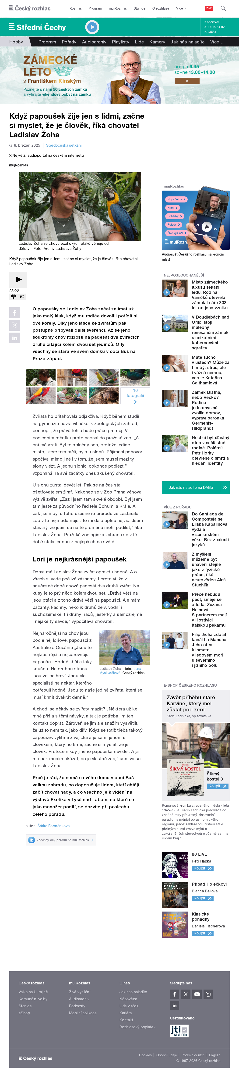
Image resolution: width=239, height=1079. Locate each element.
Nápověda (128, 999)
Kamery (210, 31)
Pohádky (173, 216)
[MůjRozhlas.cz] (18, 165)
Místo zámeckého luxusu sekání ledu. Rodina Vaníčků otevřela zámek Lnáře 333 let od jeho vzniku (210, 295)
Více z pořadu (178, 507)
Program (95, 8)
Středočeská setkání (64, 145)
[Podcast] (13, 297)
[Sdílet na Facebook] (14, 312)
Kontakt (126, 1020)
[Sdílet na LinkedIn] (14, 338)
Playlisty (120, 41)
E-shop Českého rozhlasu (190, 685)
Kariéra (126, 1013)
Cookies (145, 1055)
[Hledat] (223, 8)
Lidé (139, 41)
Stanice (139, 8)
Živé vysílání (175, 233)
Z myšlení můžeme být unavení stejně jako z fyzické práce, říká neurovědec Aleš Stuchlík (208, 569)
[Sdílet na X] (14, 325)
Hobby (16, 41)
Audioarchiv (214, 27)
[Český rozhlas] (29, 8)
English (214, 1055)
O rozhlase (160, 8)
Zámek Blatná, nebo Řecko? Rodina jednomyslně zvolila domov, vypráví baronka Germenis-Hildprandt (208, 410)
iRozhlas (75, 8)
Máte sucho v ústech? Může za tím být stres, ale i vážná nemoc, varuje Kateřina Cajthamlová (210, 370)
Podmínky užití (193, 1055)
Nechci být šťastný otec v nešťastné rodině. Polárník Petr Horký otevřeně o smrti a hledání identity (210, 450)
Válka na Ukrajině (33, 992)
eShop (24, 1013)
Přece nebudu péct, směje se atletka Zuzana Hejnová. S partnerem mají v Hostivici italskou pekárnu (209, 610)
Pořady (69, 41)
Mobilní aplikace (83, 1013)
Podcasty (77, 1006)
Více (217, 41)
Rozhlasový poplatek (137, 1027)
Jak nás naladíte (188, 41)
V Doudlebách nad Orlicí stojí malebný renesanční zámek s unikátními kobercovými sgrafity (210, 332)
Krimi (171, 207)
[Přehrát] (18, 280)
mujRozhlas (118, 8)
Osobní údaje (166, 1055)
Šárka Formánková (54, 826)
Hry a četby (175, 199)
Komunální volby (33, 999)
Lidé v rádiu (130, 1006)
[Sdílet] (22, 297)
